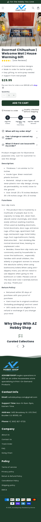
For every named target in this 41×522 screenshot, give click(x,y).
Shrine (32, 507)
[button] (2, 8)
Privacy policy (8, 472)
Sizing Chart (7, 453)
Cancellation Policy (10, 481)
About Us (6, 435)
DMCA (4, 490)
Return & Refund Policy (12, 476)
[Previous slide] (17, 346)
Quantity (5, 92)
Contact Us (7, 439)
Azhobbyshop (17, 507)
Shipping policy (8, 485)
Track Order (7, 444)
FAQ (3, 448)
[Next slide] (23, 346)
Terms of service (9, 467)
